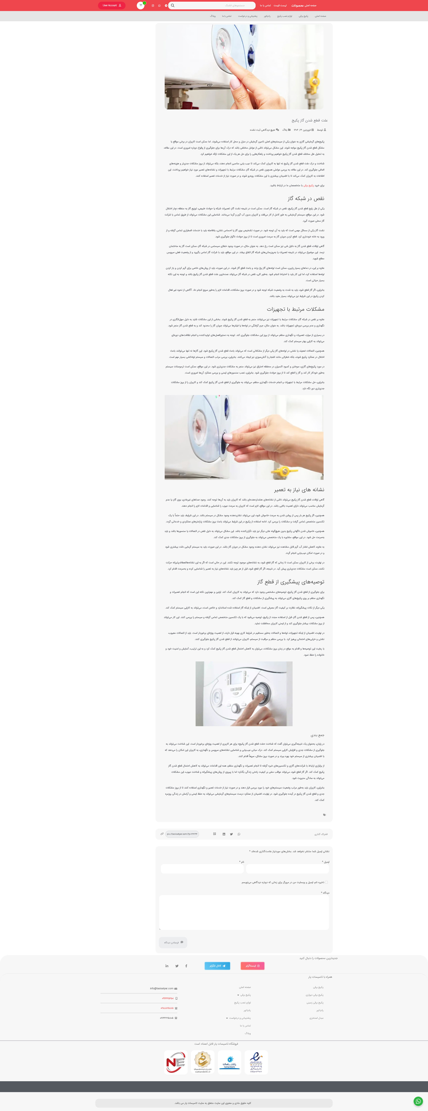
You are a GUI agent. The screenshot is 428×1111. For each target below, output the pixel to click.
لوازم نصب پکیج (284, 16)
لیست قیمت (280, 6)
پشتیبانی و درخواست (247, 16)
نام (241, 862)
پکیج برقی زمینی (315, 1003)
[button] (239, 834)
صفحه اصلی (310, 6)
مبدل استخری (316, 1018)
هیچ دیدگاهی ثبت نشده (262, 130)
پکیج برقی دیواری (315, 995)
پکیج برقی (303, 16)
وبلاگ (213, 16)
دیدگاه (325, 893)
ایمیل (325, 862)
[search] (172, 5)
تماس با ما (265, 6)
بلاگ (284, 130)
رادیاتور (267, 16)
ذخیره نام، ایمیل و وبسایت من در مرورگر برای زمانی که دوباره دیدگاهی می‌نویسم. (282, 882)
